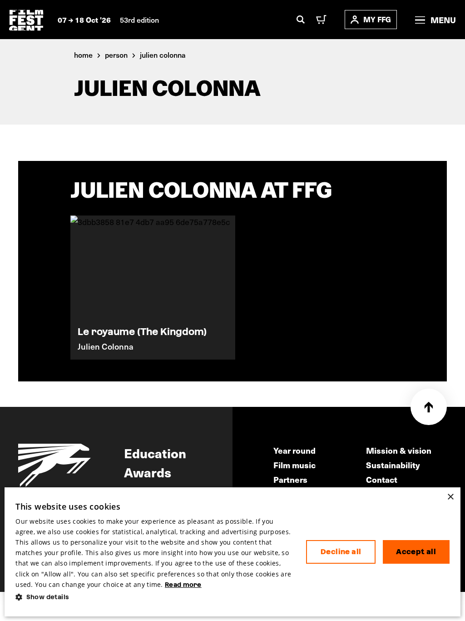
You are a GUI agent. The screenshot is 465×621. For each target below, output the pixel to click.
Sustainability (393, 465)
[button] (153, 597)
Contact (381, 479)
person (116, 55)
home (83, 55)
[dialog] (232, 551)
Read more (183, 584)
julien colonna (163, 55)
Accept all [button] (416, 551)
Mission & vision (398, 450)
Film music (294, 465)
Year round (294, 450)
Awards (147, 472)
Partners (290, 479)
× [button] (450, 497)
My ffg (377, 19)
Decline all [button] (341, 551)
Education (155, 453)
